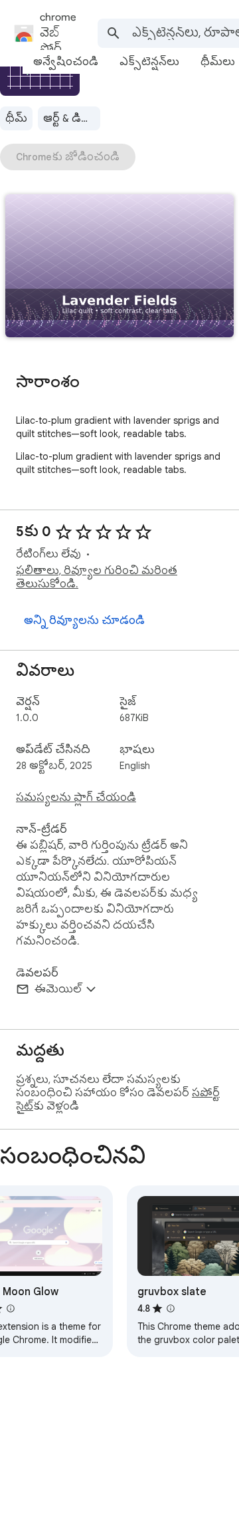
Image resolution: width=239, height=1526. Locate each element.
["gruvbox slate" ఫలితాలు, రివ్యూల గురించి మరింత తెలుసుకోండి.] (171, 1308)
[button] (119, 267)
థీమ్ (16, 118)
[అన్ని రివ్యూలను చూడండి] (84, 621)
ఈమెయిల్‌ (58, 989)
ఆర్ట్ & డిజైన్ (70, 118)
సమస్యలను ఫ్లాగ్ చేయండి (76, 798)
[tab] (66, 62)
